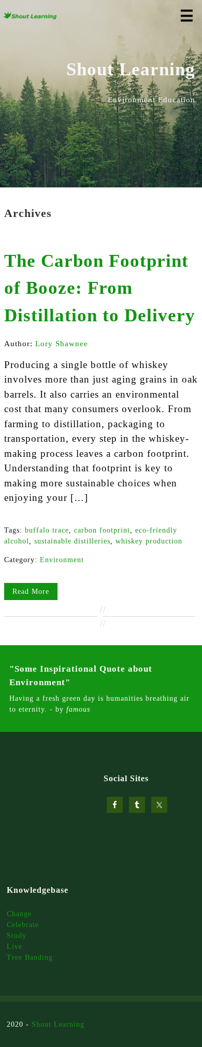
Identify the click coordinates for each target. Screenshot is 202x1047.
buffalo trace (47, 530)
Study (16, 936)
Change (19, 914)
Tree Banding (30, 957)
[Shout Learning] (30, 17)
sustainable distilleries (72, 541)
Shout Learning (58, 1024)
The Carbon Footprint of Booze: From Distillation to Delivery (99, 288)
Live (14, 946)
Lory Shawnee (61, 343)
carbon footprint (102, 530)
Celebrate (23, 925)
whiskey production (149, 541)
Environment (62, 560)
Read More (30, 591)
